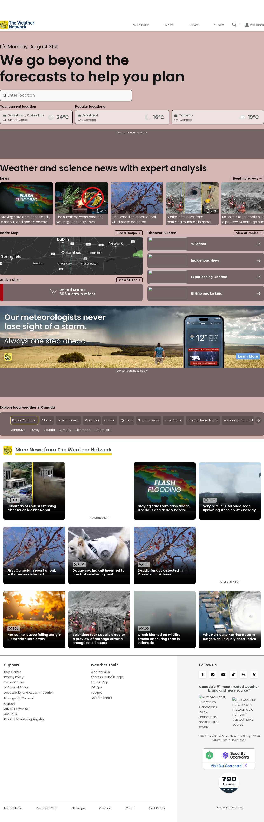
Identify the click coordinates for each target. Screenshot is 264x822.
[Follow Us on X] (254, 675)
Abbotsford (103, 430)
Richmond (83, 430)
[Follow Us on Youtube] (223, 675)
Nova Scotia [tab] (173, 420)
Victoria (49, 430)
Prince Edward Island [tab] (203, 420)
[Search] (234, 25)
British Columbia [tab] (24, 420)
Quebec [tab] (127, 420)
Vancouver (18, 430)
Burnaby (65, 430)
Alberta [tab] (47, 420)
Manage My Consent (19, 698)
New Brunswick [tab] (148, 420)
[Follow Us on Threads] (244, 675)
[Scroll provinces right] (258, 420)
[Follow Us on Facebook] (202, 675)
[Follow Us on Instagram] (213, 675)
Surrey (35, 430)
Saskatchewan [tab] (68, 420)
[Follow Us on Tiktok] (233, 675)
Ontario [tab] (109, 420)
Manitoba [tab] (92, 420)
